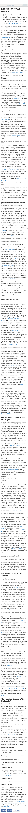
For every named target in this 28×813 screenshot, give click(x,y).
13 (9, 610)
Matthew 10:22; (9, 688)
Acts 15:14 (16, 310)
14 (10, 414)
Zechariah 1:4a (12, 236)
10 (4, 528)
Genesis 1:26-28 (6, 37)
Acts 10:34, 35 (16, 330)
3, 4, (5, 170)
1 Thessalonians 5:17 (19, 688)
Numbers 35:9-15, (21, 178)
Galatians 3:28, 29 (12, 344)
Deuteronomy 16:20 (17, 72)
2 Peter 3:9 (20, 676)
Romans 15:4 (17, 98)
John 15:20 (15, 587)
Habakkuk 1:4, (5, 610)
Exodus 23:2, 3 (16, 135)
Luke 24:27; (5, 265)
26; (14, 374)
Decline (10, 810)
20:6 (16, 374)
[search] (26, 2)
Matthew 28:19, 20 (17, 549)
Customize (17, 810)
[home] (2, 1)
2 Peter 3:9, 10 (11, 734)
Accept (4, 810)
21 (21, 511)
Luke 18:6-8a (10, 665)
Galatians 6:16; (12, 318)
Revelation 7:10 (13, 464)
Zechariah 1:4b (10, 249)
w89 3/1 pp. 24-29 (10, 5)
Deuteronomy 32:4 (13, 469)
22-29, (2, 180)
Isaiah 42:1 (4, 194)
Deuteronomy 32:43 (7, 717)
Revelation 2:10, (9, 374)
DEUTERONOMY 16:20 (15, 23)
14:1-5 (2, 320)
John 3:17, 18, (16, 511)
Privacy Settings (7, 806)
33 (5, 180)
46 (19, 445)
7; (6, 170)
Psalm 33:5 (22, 104)
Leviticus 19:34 (5, 119)
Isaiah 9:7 (22, 384)
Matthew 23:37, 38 (10, 279)
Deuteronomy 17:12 (12, 170)
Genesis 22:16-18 (13, 365)
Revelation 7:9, (5, 414)
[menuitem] (2, 1)
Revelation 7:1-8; (20, 318)
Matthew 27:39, (14, 445)
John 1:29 (15, 258)
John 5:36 (10, 265)
